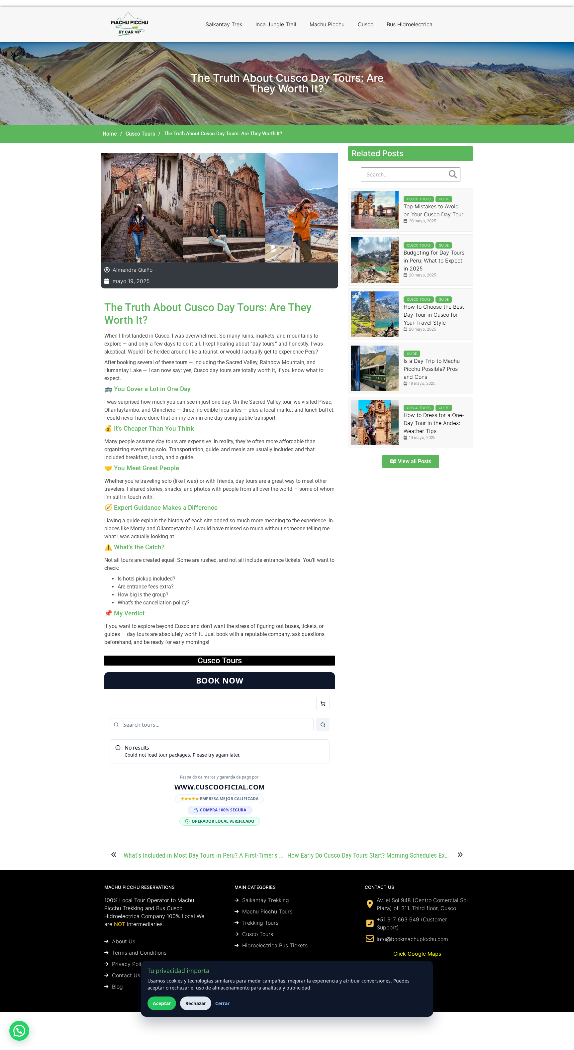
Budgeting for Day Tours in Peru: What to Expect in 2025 (434, 260)
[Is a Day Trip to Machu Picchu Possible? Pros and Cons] (375, 368)
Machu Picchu (327, 24)
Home (110, 134)
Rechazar (195, 1003)
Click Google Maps (417, 953)
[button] (19, 1031)
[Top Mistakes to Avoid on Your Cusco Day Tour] (375, 210)
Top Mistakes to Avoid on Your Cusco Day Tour (433, 210)
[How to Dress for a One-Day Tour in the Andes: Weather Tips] (375, 422)
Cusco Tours (140, 134)
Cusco (365, 24)
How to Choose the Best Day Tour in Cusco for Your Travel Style (434, 314)
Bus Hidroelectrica (409, 24)
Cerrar (222, 1003)
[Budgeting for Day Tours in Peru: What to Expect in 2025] (375, 260)
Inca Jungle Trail (275, 24)
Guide (444, 199)
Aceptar (162, 1003)
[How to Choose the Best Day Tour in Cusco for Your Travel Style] (375, 314)
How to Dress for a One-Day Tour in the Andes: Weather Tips (434, 423)
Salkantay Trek (224, 24)
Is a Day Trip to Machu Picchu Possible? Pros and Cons (432, 369)
